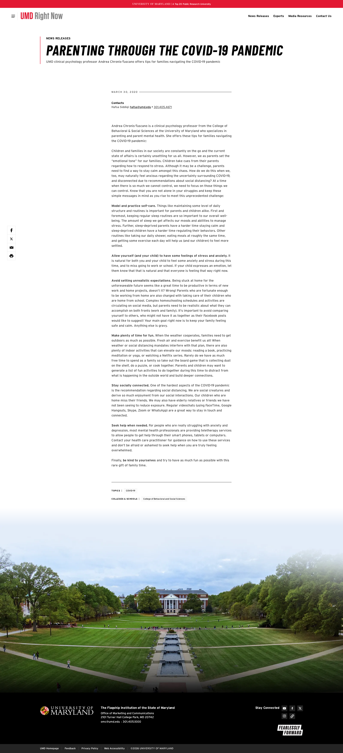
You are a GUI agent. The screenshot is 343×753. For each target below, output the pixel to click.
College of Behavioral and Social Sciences (164, 498)
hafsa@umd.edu (140, 107)
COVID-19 (130, 490)
